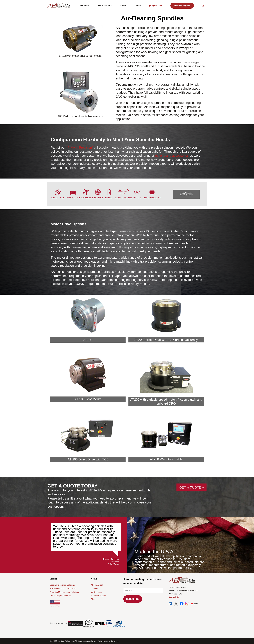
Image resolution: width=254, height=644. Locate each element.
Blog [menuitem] (93, 599)
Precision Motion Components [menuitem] (63, 588)
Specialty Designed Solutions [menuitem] (62, 585)
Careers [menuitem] (94, 588)
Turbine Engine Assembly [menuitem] (61, 595)
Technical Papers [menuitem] (98, 595)
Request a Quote (182, 6)
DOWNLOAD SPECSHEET (186, 194)
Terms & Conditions (111, 641)
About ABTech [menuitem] (97, 585)
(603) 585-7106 (155, 6)
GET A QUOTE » (191, 487)
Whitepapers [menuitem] (96, 592)
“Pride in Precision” (79, 147)
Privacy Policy (97, 641)
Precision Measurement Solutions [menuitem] (64, 592)
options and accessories (172, 155)
